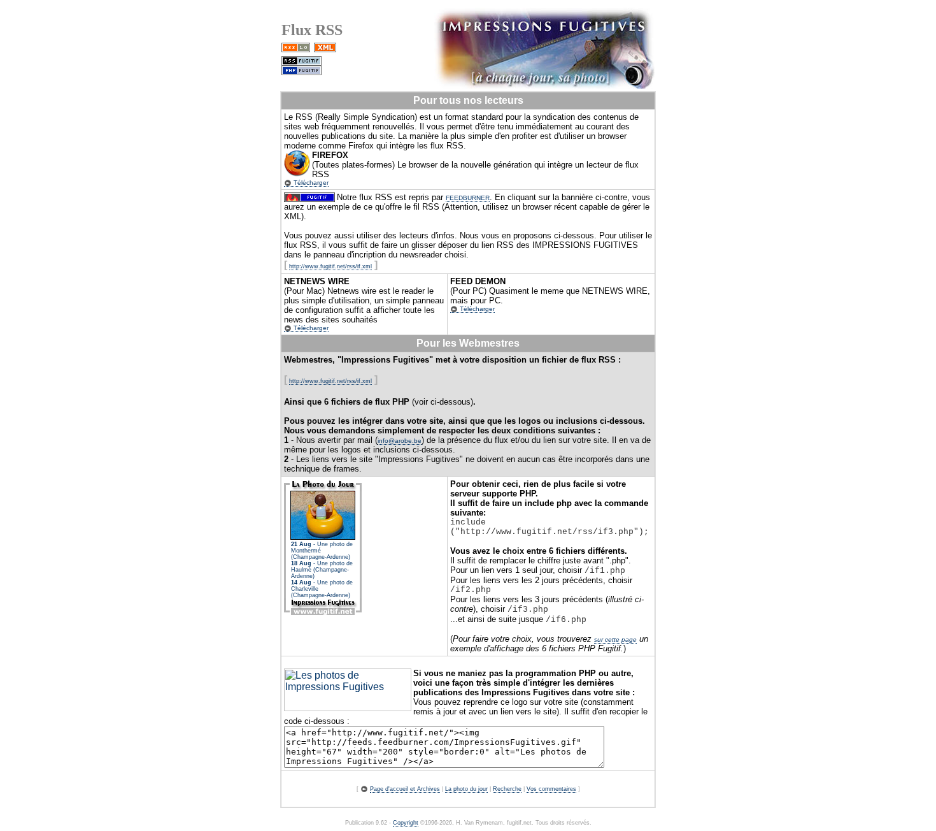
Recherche (507, 789)
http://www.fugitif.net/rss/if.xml (330, 266)
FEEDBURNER (468, 197)
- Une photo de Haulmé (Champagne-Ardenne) (322, 569)
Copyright (405, 823)
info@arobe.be (400, 440)
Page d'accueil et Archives (405, 789)
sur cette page (615, 639)
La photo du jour (466, 789)
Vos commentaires (551, 789)
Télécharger (310, 182)
